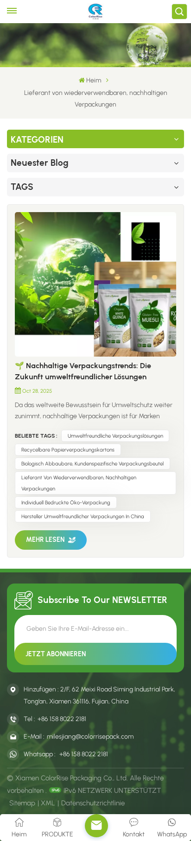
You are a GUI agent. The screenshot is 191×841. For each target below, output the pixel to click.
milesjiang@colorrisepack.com (90, 737)
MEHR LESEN (45, 540)
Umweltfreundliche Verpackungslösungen (115, 436)
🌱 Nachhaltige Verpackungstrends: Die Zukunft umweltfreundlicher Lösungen (83, 371)
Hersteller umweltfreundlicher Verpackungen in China (82, 516)
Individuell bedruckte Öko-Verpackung (65, 502)
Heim (93, 80)
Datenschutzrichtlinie (93, 803)
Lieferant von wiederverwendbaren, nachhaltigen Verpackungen (78, 483)
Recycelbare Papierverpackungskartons (68, 449)
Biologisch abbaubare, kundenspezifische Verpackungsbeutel (92, 463)
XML (48, 803)
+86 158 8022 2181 (62, 719)
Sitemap (22, 803)
